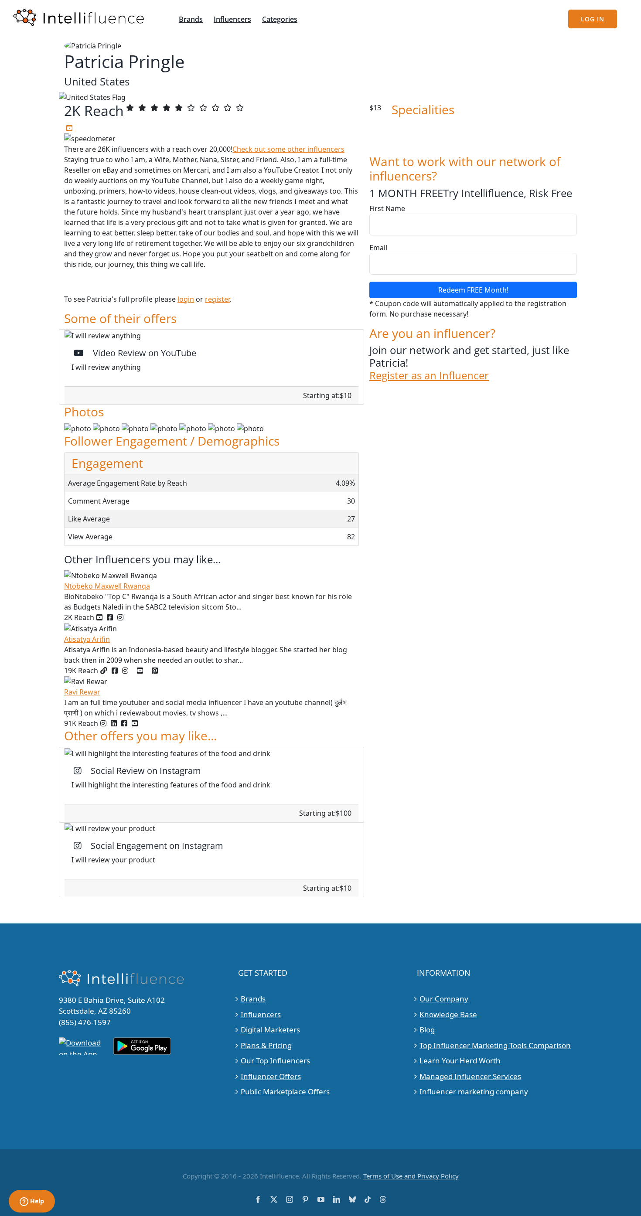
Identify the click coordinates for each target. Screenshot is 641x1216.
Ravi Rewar (82, 692)
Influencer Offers (271, 1076)
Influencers (261, 1014)
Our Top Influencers (275, 1061)
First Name (387, 208)
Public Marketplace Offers (285, 1092)
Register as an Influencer (429, 375)
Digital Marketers (270, 1030)
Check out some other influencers (288, 149)
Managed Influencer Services (470, 1076)
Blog (427, 1030)
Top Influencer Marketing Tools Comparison (495, 1045)
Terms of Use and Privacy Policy (411, 1176)
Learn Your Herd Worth (460, 1061)
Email (378, 247)
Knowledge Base (448, 1014)
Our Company (443, 999)
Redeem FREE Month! (473, 290)
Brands (253, 999)
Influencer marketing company (473, 1092)
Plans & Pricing (266, 1045)
